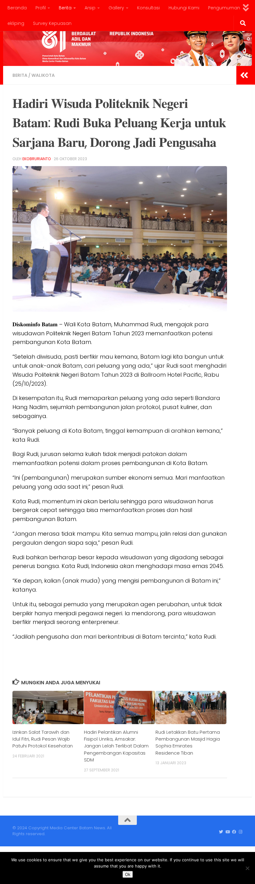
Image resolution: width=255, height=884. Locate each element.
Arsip (90, 8)
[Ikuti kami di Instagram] (241, 832)
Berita (65, 8)
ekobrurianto (36, 158)
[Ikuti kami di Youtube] (227, 832)
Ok (127, 874)
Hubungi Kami (184, 8)
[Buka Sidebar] (244, 75)
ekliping (15, 23)
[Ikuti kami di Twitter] (221, 832)
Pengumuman (224, 8)
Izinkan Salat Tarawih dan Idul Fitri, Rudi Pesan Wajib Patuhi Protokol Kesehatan (42, 739)
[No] (247, 868)
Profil (40, 8)
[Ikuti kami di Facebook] (234, 832)
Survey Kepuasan (52, 23)
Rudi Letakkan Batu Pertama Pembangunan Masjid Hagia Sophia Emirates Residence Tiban (187, 742)
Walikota (43, 75)
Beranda (17, 8)
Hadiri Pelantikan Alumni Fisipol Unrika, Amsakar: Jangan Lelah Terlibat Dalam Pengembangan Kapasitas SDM (116, 746)
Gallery (116, 8)
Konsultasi (148, 8)
